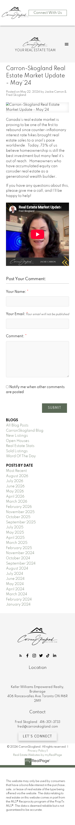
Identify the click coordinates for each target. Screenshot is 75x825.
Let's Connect (37, 736)
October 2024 (18, 558)
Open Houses (17, 441)
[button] (20, 655)
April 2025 (15, 538)
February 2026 (19, 507)
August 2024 (17, 568)
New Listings (17, 436)
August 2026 (17, 476)
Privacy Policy (37, 750)
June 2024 (15, 579)
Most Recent (16, 471)
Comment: (15, 336)
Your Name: (16, 292)
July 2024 (14, 574)
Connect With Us (48, 13)
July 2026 (14, 481)
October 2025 (18, 517)
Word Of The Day (21, 456)
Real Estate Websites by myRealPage (37, 755)
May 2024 (15, 584)
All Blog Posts (17, 425)
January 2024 (18, 604)
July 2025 (14, 527)
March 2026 (16, 501)
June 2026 (15, 486)
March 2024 (16, 594)
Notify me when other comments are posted (35, 389)
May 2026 (15, 491)
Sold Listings (17, 451)
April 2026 (15, 496)
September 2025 (21, 522)
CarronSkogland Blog (24, 430)
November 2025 (20, 512)
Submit (54, 408)
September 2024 (21, 563)
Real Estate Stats (20, 446)
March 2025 (16, 543)
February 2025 (19, 548)
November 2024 (20, 553)
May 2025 (15, 532)
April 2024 (15, 589)
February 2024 (19, 599)
